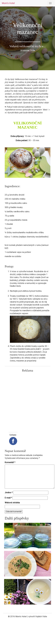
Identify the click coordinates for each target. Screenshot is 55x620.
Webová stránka (12, 502)
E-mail (8, 498)
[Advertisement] (27, 400)
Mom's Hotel (8, 3)
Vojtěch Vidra (41, 616)
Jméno (9, 492)
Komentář (10, 462)
